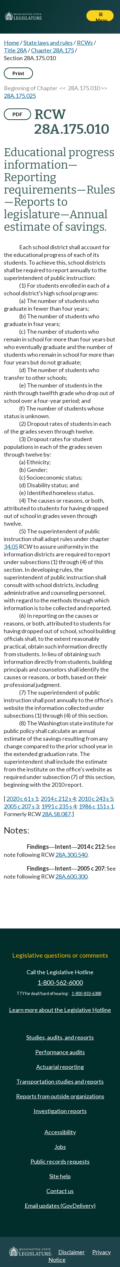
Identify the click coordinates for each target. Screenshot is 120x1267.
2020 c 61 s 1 (22, 798)
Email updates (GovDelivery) (60, 1205)
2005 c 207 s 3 (21, 806)
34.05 (11, 546)
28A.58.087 (56, 813)
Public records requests (60, 1161)
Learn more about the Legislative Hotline (60, 1009)
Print (18, 73)
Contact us (60, 1190)
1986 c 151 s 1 (96, 806)
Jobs (60, 1146)
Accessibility (60, 1132)
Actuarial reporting (60, 1066)
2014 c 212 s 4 (58, 798)
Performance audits (60, 1052)
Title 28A (15, 50)
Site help (60, 1176)
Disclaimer (71, 1251)
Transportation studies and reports (60, 1081)
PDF (17, 114)
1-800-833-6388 (86, 993)
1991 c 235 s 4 (58, 806)
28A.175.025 (20, 95)
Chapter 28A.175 (52, 50)
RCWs (85, 42)
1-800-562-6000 (60, 982)
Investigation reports (60, 1110)
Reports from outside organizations (60, 1096)
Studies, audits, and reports (60, 1037)
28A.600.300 (71, 876)
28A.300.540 (71, 854)
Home (11, 42)
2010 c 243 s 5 (95, 798)
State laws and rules (48, 42)
